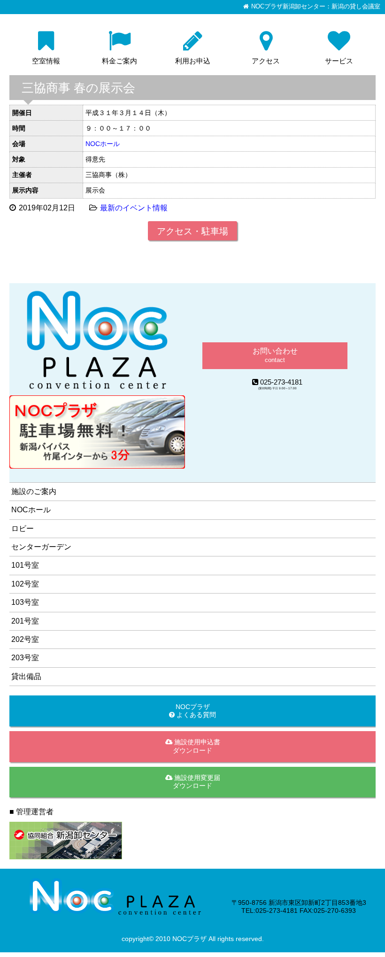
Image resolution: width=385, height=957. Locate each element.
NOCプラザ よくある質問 (195, 710)
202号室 (25, 639)
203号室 (25, 658)
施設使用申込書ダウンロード (196, 746)
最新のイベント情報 (134, 208)
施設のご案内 (33, 491)
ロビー (22, 529)
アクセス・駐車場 (192, 231)
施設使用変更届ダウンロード (196, 781)
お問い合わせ (275, 355)
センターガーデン (41, 547)
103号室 (25, 602)
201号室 (25, 621)
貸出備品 (26, 676)
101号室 (25, 565)
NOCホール (102, 143)
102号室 (25, 584)
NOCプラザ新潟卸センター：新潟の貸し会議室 (315, 6)
